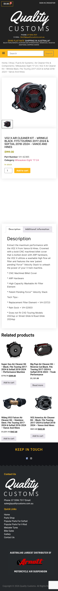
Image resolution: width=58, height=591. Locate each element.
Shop (11, 63)
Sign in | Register (47, 3)
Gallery (7, 534)
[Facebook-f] (27, 458)
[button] (3, 53)
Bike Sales (9, 531)
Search (48, 53)
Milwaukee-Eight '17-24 (27, 66)
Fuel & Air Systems (24, 63)
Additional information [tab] (37, 229)
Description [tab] (15, 229)
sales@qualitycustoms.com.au (18, 503)
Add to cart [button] (9, 382)
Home (4, 63)
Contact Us (9, 537)
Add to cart (22, 170)
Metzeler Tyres (11, 527)
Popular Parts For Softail (16, 521)
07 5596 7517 (32, 35)
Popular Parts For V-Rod (15, 524)
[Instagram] (31, 458)
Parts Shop (9, 518)
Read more (38, 385)
